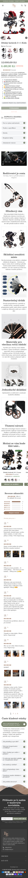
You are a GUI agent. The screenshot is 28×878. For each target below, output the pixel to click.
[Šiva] (21, 50)
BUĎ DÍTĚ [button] (4, 861)
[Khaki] (15, 50)
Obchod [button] (4, 856)
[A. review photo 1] (7, 673)
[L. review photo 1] (7, 705)
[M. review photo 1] (7, 554)
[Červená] (9, 56)
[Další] (13, 468)
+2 (19, 480)
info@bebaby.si (9, 849)
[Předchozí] (11, 468)
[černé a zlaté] (4, 56)
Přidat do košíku (11, 484)
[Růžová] (9, 50)
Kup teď (14, 112)
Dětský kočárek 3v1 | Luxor (12, 472)
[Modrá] (12, 479)
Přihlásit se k (20, 819)
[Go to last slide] (2, 38)
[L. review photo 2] (16, 705)
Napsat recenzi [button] (14, 513)
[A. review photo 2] (16, 673)
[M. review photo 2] (16, 554)
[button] (4, 5)
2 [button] (13, 713)
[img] (7, 526)
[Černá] (4, 50)
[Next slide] (26, 38)
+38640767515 (8, 847)
